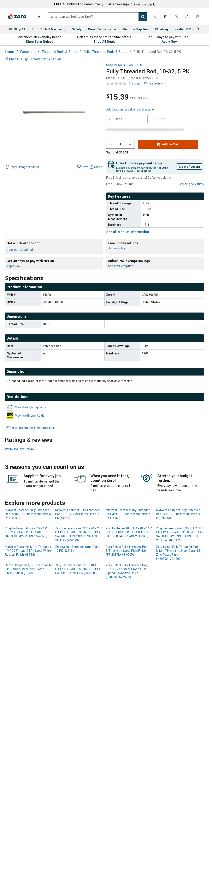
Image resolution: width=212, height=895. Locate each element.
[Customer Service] (176, 17)
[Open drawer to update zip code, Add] (38, 17)
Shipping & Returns (191, 184)
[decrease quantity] (110, 144)
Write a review (153, 83)
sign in (127, 4)
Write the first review (20, 449)
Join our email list (20, 249)
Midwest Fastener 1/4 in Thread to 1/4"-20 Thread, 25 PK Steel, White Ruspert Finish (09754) (28, 551)
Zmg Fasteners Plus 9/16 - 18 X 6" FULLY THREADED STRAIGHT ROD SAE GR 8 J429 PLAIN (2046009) (77, 569)
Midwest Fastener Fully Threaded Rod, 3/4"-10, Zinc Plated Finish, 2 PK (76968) (128, 514)
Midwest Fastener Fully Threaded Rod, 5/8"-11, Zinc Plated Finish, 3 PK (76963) (178, 514)
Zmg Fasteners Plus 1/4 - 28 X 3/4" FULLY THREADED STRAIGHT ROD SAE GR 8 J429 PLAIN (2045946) (129, 532)
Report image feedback (25, 167)
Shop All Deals (104, 41)
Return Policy (116, 248)
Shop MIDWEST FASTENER (124, 65)
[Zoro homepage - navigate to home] (17, 17)
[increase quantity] (130, 144)
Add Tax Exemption (120, 266)
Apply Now (170, 41)
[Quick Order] (166, 17)
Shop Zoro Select (39, 41)
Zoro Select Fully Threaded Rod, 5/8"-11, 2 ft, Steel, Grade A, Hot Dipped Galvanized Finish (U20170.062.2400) (127, 571)
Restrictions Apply (144, 4)
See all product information (127, 231)
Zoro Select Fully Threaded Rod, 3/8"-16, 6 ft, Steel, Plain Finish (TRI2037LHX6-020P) (127, 551)
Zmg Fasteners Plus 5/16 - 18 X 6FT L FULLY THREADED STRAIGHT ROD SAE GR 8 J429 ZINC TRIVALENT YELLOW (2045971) (179, 534)
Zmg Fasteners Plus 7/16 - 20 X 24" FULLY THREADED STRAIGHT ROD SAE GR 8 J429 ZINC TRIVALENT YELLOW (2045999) (78, 534)
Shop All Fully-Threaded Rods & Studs (35, 59)
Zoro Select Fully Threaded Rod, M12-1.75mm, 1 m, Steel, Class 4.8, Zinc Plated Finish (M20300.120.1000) (178, 553)
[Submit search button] (143, 16)
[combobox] (97, 16)
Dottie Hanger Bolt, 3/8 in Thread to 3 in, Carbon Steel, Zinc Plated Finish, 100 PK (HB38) (28, 569)
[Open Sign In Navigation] (187, 17)
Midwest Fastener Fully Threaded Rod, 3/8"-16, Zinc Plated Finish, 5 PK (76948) (77, 514)
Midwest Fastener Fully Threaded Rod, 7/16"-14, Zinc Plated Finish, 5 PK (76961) (28, 514)
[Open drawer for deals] (156, 17)
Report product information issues (32, 428)
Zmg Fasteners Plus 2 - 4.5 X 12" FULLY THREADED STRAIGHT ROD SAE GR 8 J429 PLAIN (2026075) (27, 532)
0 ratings (134, 83)
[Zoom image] (54, 112)
